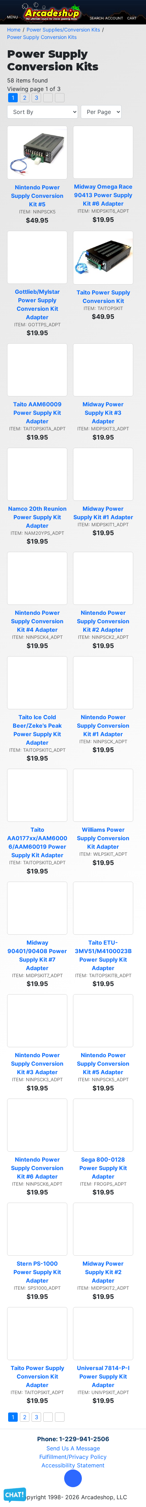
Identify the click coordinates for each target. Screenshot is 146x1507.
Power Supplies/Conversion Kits (63, 30)
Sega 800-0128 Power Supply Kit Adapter (103, 1168)
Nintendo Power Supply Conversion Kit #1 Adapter (104, 726)
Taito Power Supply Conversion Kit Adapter (38, 1376)
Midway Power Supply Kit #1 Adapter (103, 513)
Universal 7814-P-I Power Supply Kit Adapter (104, 1376)
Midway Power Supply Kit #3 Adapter (104, 413)
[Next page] (48, 97)
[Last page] (59, 97)
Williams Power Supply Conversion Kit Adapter (104, 838)
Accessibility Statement (73, 1465)
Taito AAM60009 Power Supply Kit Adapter (38, 413)
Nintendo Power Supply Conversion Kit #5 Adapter (104, 1064)
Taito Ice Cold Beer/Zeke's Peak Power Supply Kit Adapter (38, 730)
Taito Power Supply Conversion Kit (104, 296)
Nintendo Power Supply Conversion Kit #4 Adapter (38, 621)
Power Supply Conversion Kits (42, 37)
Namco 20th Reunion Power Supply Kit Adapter (37, 517)
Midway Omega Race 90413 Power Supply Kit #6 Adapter (103, 195)
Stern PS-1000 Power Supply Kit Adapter (37, 1272)
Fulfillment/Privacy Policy (73, 1456)
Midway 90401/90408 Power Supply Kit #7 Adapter (37, 955)
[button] (73, 1478)
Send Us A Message (73, 1448)
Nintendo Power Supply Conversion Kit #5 (38, 196)
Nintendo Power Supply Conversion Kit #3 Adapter (38, 1064)
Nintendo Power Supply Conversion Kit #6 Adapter (38, 1168)
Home (14, 30)
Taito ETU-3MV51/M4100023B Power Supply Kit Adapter (104, 955)
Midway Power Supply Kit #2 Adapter (104, 1272)
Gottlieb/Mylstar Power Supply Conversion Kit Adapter (38, 304)
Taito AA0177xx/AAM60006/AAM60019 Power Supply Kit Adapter (37, 842)
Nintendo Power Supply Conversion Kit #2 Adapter (104, 621)
